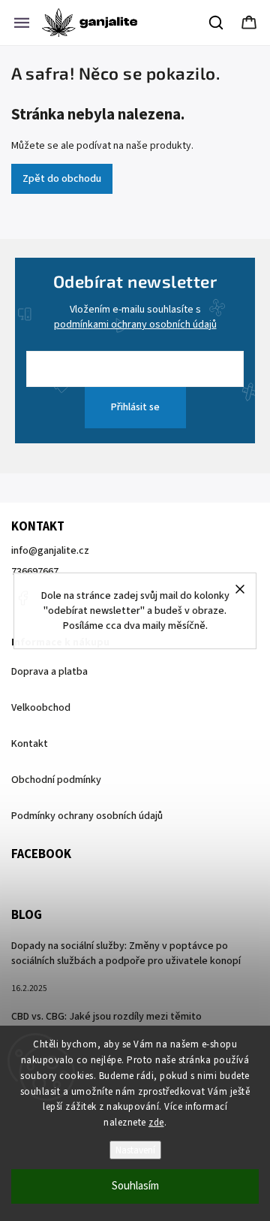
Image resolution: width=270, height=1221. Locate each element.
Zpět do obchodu (61, 178)
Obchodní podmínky (56, 779)
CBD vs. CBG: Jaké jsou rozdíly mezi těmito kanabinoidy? (106, 1024)
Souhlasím (135, 1186)
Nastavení (135, 1150)
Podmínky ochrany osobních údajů (87, 816)
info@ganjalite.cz (50, 550)
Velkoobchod (40, 707)
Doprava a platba (49, 671)
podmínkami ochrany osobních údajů (135, 324)
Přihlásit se (135, 407)
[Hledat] (216, 22)
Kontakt (29, 743)
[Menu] (22, 23)
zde (156, 1122)
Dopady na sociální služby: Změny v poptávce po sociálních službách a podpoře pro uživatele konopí (126, 953)
